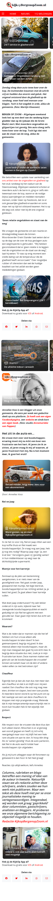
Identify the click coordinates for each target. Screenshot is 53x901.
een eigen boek (10, 422)
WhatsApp (36, 326)
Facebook (6, 326)
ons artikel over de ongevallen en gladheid (23, 180)
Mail (46, 326)
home (13, 13)
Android (39, 313)
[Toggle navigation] (3, 14)
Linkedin (26, 326)
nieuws (25, 13)
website (30, 419)
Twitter (16, 326)
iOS (29, 313)
